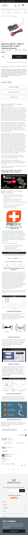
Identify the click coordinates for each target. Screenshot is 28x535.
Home (2, 16)
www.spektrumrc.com (8, 166)
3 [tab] (12, 41)
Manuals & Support (14, 87)
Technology (17, 12)
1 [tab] (3, 41)
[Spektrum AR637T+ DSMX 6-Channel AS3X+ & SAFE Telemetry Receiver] (14, 28)
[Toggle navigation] (26, 5)
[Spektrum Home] (4, 5)
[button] (4, 461)
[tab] (7, 443)
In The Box (12, 66)
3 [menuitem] (15, 469)
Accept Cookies (14, 531)
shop (5, 16)
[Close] (26, 520)
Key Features (18, 66)
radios (8, 16)
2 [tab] (7, 41)
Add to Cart (19, 57)
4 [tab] (16, 41)
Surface (9, 12)
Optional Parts (14, 97)
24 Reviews (24, 50)
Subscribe (22, 490)
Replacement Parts (14, 92)
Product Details (5, 66)
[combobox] (14, 9)
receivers (15, 16)
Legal (4, 511)
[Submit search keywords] (2, 9)
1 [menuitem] (12, 469)
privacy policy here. (7, 527)
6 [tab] (25, 41)
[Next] (25, 29)
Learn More (25, 62)
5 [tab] (20, 41)
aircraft (11, 16)
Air (3, 12)
